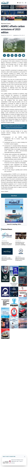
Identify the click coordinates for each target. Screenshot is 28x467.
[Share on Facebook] (4, 55)
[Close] (24, 456)
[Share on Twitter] (8, 55)
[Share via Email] (12, 55)
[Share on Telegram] (23, 55)
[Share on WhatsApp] (15, 55)
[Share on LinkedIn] (19, 55)
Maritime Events (6, 23)
